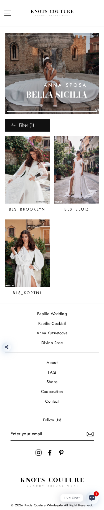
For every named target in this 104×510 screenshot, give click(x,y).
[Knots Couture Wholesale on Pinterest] (61, 452)
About (52, 362)
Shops (52, 382)
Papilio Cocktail (52, 323)
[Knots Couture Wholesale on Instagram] (38, 452)
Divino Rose (52, 342)
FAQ (52, 372)
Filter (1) (26, 125)
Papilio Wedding (52, 313)
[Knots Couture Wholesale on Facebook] (50, 452)
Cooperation (52, 391)
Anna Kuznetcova (52, 333)
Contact (52, 401)
